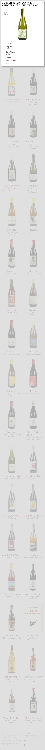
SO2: (8, 64)
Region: (9, 47)
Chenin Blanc (11, 60)
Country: (9, 41)
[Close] (42, 3)
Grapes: (9, 57)
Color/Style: (10, 52)
